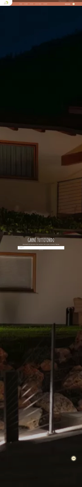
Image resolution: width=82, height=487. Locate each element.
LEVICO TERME (38, 3)
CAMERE (26, 3)
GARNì (20, 3)
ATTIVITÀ (31, 3)
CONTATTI (45, 3)
